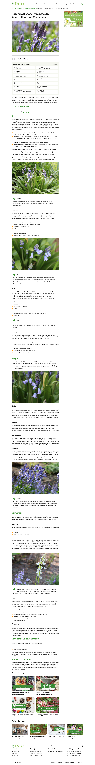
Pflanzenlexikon (17, 8)
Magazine (53, 762)
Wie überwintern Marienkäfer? (55, 751)
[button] (42, 3)
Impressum (80, 762)
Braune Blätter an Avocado (36, 755)
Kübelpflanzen (15, 755)
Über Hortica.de (74, 4)
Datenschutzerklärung (70, 762)
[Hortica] (18, 4)
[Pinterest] (82, 746)
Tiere (13, 757)
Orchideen (14, 753)
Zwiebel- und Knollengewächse (29, 8)
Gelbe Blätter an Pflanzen (36, 753)
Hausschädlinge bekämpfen (73, 755)
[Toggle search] (82, 4)
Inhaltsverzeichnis (20, 112)
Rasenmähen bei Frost (35, 751)
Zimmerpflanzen (15, 751)
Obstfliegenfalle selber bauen (74, 751)
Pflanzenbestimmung (61, 4)
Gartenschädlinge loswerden (74, 753)
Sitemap (60, 762)
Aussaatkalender (48, 4)
